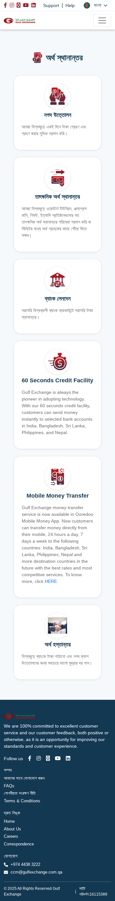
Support (51, 5)
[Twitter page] (48, 758)
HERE (51, 581)
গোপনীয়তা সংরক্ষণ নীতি (19, 793)
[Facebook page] (29, 758)
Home (9, 821)
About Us (12, 829)
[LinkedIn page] (68, 758)
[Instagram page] (38, 758)
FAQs (9, 785)
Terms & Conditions (22, 800)
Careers (11, 836)
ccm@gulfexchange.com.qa (36, 872)
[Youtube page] (58, 758)
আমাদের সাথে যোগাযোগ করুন (24, 778)
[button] (95, 5)
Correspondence (19, 844)
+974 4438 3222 (25, 864)
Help (70, 5)
